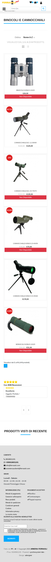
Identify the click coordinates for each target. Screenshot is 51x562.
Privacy (34, 529)
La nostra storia (11, 514)
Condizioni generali (12, 506)
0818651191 (10, 459)
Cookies (8, 508)
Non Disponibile (25, 96)
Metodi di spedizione (13, 503)
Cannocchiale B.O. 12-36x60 (25, 143)
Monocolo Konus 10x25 (25, 344)
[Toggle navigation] (4, 9)
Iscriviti (11, 539)
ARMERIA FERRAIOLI (39, 549)
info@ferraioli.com (13, 465)
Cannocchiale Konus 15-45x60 (25, 296)
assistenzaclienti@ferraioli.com (18, 468)
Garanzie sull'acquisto (13, 497)
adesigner (28, 555)
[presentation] (24, 410)
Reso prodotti (10, 500)
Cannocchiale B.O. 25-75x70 (25, 191)
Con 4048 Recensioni (13, 385)
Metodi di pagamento (13, 494)
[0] (31, 2)
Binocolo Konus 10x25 (25, 90)
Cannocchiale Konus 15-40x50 (25, 243)
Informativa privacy (12, 511)
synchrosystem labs (37, 552)
